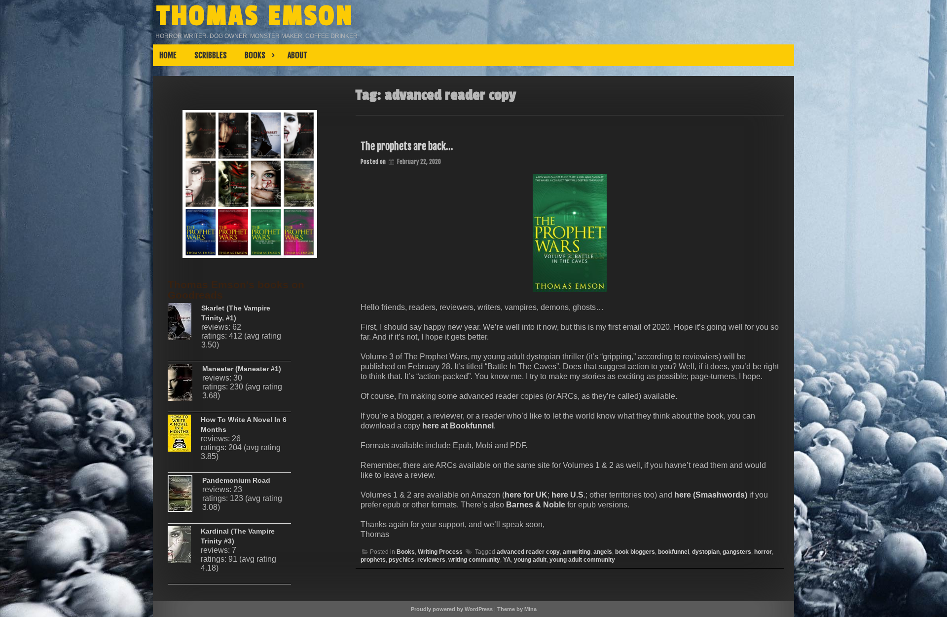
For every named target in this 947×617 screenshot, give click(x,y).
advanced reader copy (528, 551)
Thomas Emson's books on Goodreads (236, 290)
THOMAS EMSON (255, 16)
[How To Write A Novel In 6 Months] (184, 437)
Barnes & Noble (536, 505)
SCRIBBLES (210, 55)
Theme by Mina (517, 609)
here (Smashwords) (711, 495)
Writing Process (440, 551)
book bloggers (635, 551)
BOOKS (255, 55)
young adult (530, 559)
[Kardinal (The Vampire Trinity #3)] (184, 548)
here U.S (567, 495)
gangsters (737, 551)
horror (763, 551)
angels (602, 551)
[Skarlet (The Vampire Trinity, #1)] (184, 325)
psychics (401, 559)
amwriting (576, 551)
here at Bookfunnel (458, 426)
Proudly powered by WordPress (452, 609)
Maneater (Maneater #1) (241, 369)
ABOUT (297, 55)
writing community (474, 559)
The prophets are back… (407, 146)
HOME (168, 55)
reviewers (431, 559)
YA (507, 559)
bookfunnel (673, 551)
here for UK (526, 495)
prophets (373, 559)
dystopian (706, 551)
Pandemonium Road (236, 480)
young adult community (582, 559)
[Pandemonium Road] (185, 497)
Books (406, 551)
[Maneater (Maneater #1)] (185, 386)
